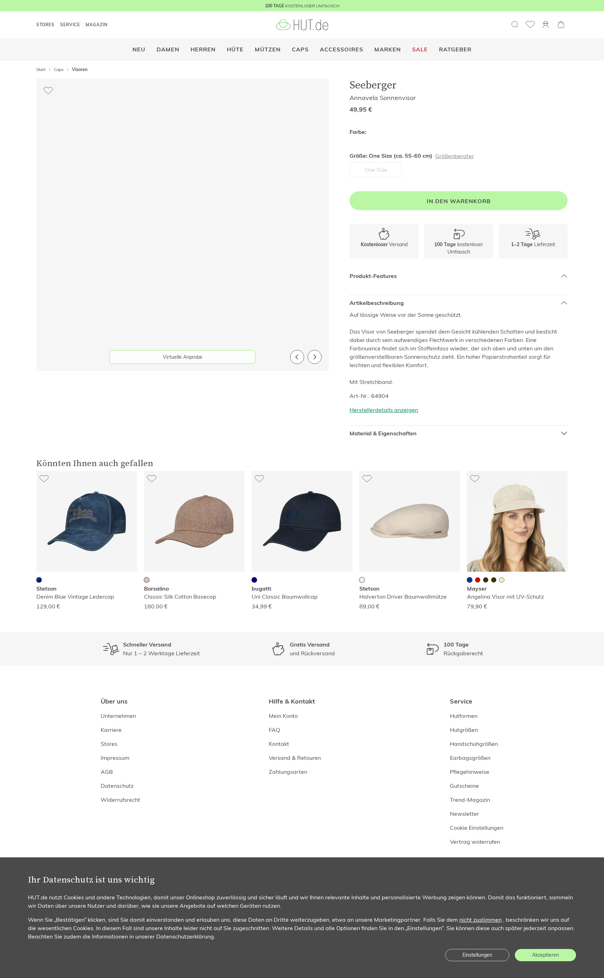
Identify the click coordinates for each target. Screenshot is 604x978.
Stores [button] (45, 24)
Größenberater (454, 155)
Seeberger (373, 85)
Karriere (111, 729)
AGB (107, 771)
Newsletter (464, 813)
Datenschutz (117, 785)
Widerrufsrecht (120, 799)
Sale (420, 49)
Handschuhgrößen (474, 743)
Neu (138, 49)
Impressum (115, 757)
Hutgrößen (464, 729)
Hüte (235, 49)
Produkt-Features (373, 276)
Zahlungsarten (288, 771)
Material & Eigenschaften (383, 433)
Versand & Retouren (295, 757)
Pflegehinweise (469, 771)
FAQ (274, 729)
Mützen (268, 49)
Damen (168, 49)
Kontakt (279, 743)
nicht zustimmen (480, 919)
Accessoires (341, 49)
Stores (109, 743)
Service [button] (70, 24)
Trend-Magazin (470, 799)
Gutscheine (464, 785)
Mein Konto (283, 715)
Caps (300, 49)
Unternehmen (118, 715)
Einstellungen (477, 955)
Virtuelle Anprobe (182, 357)
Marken (387, 49)
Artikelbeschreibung (377, 303)
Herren (203, 49)
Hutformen (463, 715)
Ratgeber (455, 49)
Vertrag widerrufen (475, 841)
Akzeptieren (545, 955)
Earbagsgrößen (470, 757)
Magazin (97, 24)
